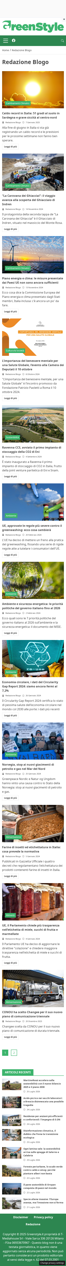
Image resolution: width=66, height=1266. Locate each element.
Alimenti (10, 915)
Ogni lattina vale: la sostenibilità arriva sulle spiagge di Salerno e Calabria (41, 1152)
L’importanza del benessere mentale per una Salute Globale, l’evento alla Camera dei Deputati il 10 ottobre (33, 365)
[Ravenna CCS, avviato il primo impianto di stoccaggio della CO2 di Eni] (33, 424)
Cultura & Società (15, 350)
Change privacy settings (52, 1262)
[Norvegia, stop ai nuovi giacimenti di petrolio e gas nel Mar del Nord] (33, 741)
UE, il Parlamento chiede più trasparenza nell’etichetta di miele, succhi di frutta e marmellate (30, 929)
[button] (62, 41)
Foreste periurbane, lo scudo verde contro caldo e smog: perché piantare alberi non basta (43, 1170)
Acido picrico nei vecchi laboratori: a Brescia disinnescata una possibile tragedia (43, 1101)
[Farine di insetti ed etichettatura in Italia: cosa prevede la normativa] (33, 823)
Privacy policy (43, 1217)
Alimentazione (13, 837)
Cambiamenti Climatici (17, 103)
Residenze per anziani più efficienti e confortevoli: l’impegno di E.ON (43, 1118)
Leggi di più (10, 146)
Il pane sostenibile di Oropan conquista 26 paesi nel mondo (39, 1186)
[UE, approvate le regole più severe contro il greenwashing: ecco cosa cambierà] (33, 502)
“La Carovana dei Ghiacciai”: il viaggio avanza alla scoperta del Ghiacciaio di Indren (28, 200)
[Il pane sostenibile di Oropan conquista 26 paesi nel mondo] (11, 1189)
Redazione (33, 1224)
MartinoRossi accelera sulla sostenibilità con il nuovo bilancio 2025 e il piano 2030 (42, 1084)
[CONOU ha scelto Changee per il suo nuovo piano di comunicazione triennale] (33, 988)
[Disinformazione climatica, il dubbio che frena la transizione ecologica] (11, 1135)
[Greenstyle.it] (33, 26)
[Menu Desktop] (5, 40)
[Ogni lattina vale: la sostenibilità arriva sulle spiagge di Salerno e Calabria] (11, 1153)
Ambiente (11, 515)
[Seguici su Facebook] (13, 41)
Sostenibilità (12, 437)
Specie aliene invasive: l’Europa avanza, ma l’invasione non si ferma (43, 1201)
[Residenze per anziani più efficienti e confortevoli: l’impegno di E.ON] (11, 1120)
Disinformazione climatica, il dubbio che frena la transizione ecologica (40, 1134)
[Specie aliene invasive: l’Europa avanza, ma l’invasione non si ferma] (11, 1203)
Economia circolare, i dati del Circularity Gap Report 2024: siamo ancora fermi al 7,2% (30, 686)
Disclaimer (20, 1217)
